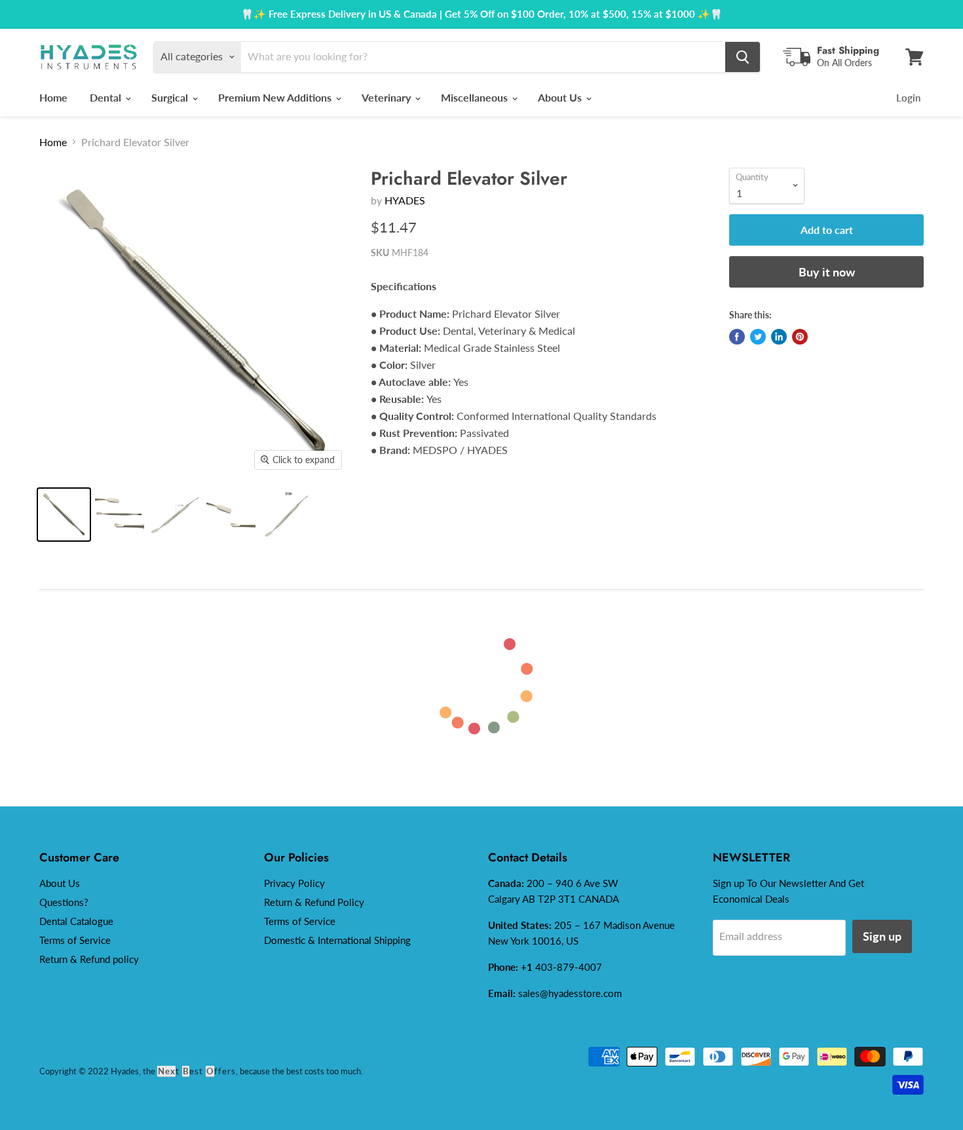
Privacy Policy (294, 883)
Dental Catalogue (76, 921)
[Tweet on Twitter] (758, 337)
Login (908, 98)
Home (53, 97)
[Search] (742, 57)
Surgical (171, 97)
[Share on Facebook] (737, 337)
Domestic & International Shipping (337, 940)
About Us (561, 97)
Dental (107, 97)
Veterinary (387, 97)
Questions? (63, 902)
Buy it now (827, 272)
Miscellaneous (475, 97)
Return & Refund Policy (314, 902)
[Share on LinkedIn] (779, 337)
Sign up (882, 936)
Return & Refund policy (89, 959)
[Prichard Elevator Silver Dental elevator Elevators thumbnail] (231, 514)
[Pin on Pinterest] (800, 337)
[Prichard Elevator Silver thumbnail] (175, 514)
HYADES (405, 200)
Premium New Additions (276, 97)
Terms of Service (75, 940)
